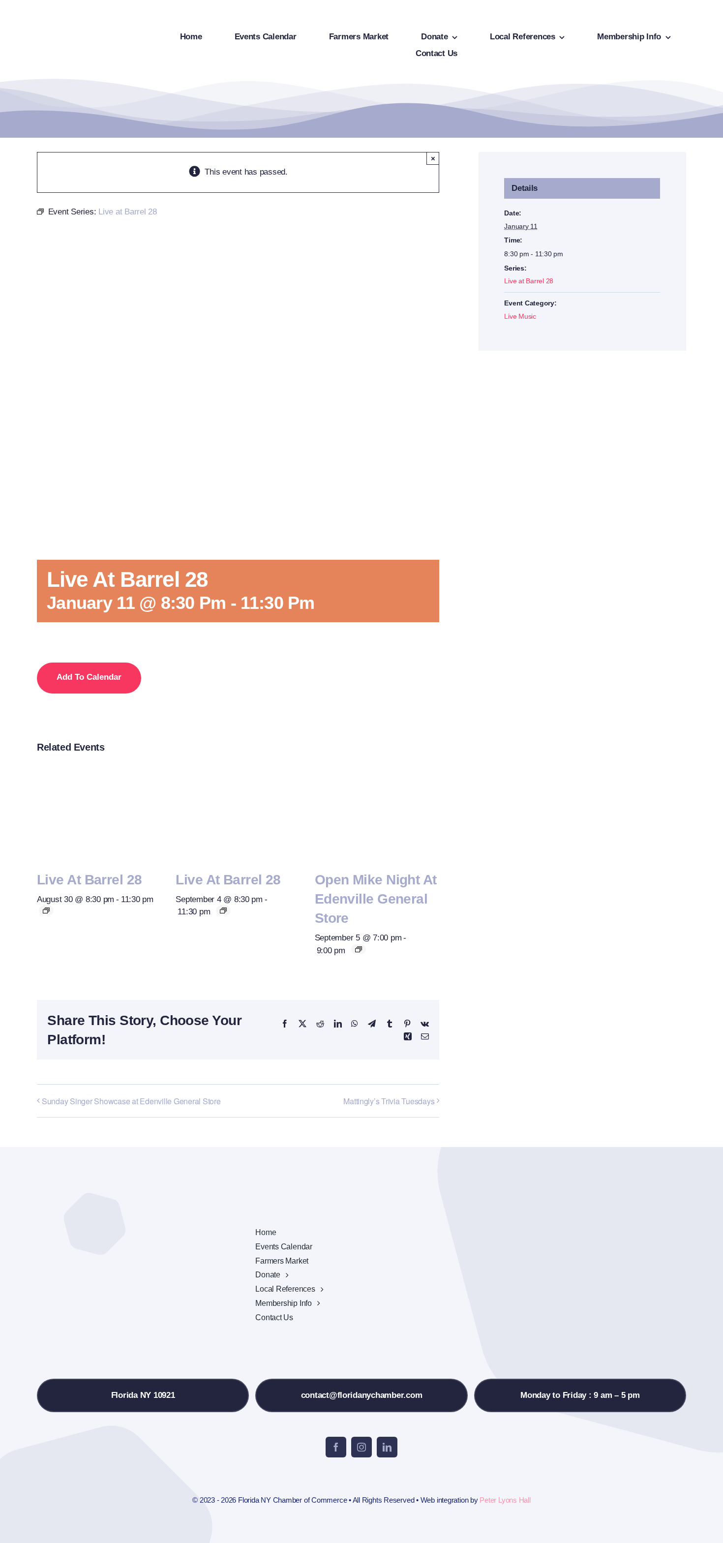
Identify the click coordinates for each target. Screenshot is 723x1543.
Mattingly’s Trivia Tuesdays (388, 1101)
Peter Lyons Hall (505, 1500)
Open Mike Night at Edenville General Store (376, 899)
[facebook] (336, 1447)
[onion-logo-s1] (68, 14)
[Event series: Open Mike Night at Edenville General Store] (358, 949)
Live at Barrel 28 (89, 879)
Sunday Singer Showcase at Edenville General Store (131, 1101)
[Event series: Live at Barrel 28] (46, 910)
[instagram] (361, 1447)
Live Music (520, 316)
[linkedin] (387, 1447)
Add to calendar (89, 677)
